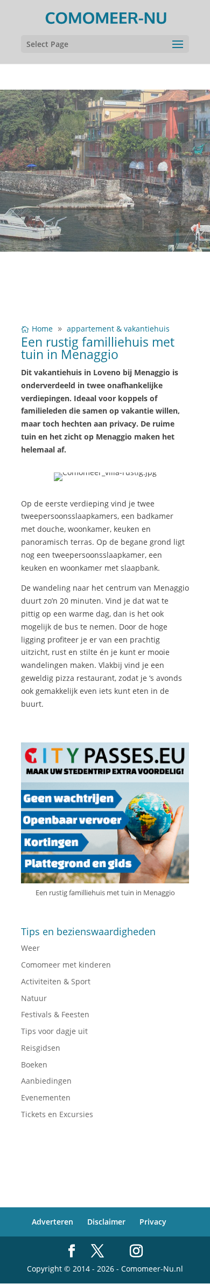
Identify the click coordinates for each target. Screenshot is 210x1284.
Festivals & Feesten (55, 1014)
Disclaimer (106, 1222)
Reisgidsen (40, 1048)
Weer (30, 948)
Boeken (34, 1064)
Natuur (34, 998)
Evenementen (46, 1097)
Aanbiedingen (46, 1081)
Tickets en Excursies (57, 1114)
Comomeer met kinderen (66, 964)
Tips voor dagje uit (54, 1031)
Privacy (152, 1222)
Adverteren (52, 1222)
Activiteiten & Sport (55, 981)
